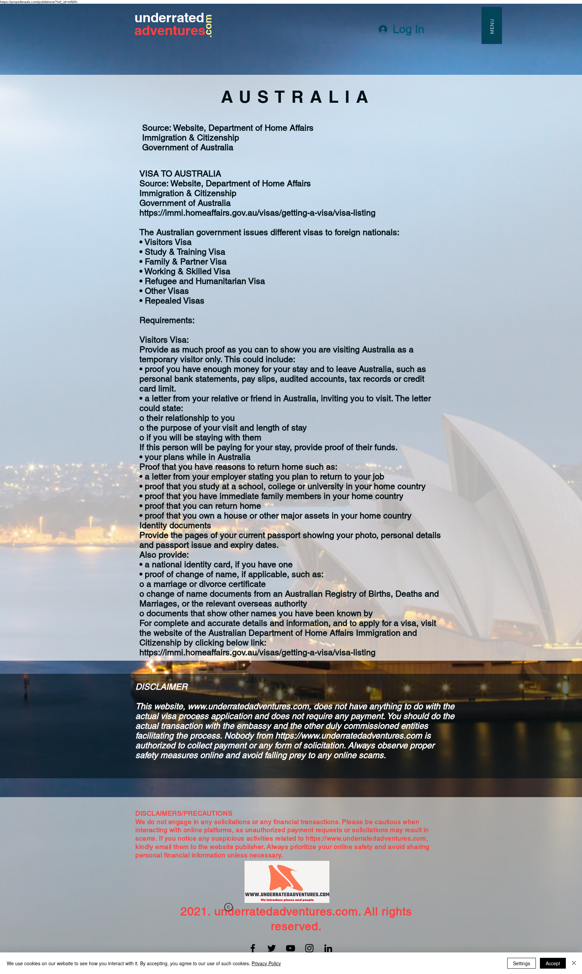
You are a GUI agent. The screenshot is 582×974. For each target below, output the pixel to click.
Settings (521, 963)
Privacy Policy (266, 963)
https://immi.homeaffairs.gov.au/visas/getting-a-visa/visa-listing (257, 213)
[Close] (574, 963)
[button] (491, 25)
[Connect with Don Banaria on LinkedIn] (328, 948)
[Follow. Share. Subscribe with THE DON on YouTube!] (290, 948)
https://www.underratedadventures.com (348, 736)
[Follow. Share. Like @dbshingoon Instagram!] (309, 948)
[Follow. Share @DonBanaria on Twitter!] (271, 948)
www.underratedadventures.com (248, 706)
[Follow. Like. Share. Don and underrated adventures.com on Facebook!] (252, 948)
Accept (553, 963)
